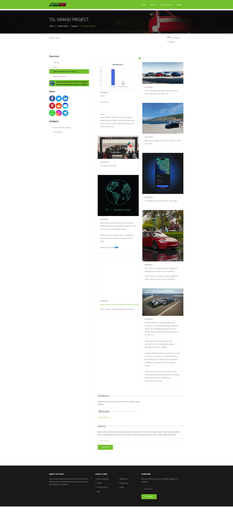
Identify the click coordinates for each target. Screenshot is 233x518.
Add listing (124, 483)
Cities (154, 5)
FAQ (98, 491)
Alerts (55, 67)
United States (62, 26)
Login (179, 5)
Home (143, 5)
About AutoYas (103, 479)
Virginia (74, 26)
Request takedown (60, 76)
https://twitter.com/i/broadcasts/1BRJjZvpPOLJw (119, 304)
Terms (99, 483)
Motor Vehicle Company (62, 127)
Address (56, 62)
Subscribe (105, 447)
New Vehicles (58, 132)
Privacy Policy (102, 487)
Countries (167, 5)
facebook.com (103, 417)
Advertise (123, 479)
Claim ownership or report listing (65, 71)
